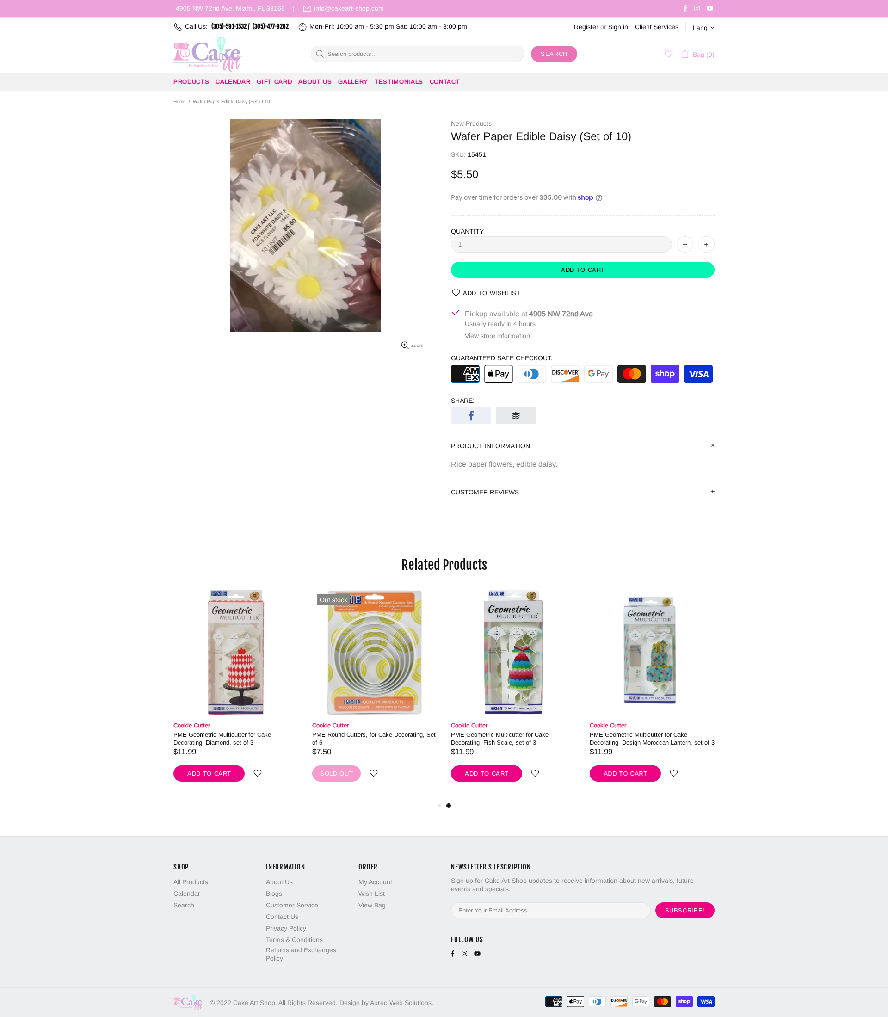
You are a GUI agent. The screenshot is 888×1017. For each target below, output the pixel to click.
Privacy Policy (286, 928)
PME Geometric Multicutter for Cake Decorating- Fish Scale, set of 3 (500, 738)
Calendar (186, 893)
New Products (471, 123)
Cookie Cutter (191, 725)
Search (554, 53)
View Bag (372, 905)
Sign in (618, 27)
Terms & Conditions (294, 939)
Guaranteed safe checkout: (502, 358)
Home (179, 101)
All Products (190, 882)
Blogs (274, 893)
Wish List (371, 893)
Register (586, 27)
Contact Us (282, 916)
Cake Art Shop (208, 54)
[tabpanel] (513, 695)
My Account (375, 882)
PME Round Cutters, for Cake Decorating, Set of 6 (374, 738)
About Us (279, 882)
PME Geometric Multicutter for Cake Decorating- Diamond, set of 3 (222, 738)
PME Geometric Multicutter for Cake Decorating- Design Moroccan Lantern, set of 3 (652, 738)
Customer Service (292, 905)
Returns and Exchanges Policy (301, 954)
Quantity (467, 231)
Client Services (656, 27)
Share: (463, 400)
